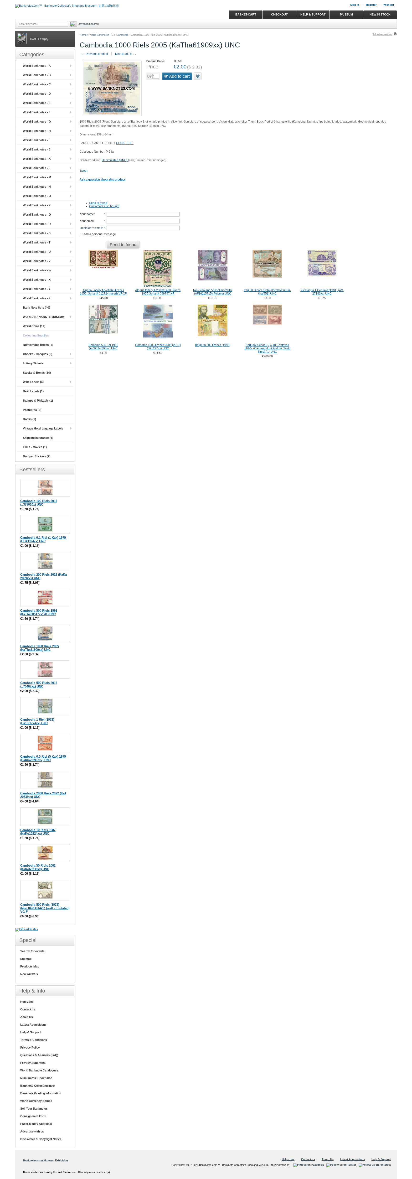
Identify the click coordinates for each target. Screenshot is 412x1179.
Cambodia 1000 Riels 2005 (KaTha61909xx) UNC (39, 648)
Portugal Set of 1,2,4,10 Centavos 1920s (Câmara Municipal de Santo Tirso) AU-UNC (267, 348)
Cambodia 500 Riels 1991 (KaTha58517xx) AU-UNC (38, 612)
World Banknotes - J (36, 149)
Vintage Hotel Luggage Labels (43, 428)
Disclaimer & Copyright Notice (41, 1139)
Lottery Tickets (33, 363)
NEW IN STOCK (380, 14)
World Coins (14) (34, 326)
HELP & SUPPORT (312, 14)
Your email (87, 221)
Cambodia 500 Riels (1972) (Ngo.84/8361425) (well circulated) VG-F (44, 908)
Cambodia (122, 34)
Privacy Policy (30, 1047)
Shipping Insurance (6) (38, 438)
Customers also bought (104, 206)
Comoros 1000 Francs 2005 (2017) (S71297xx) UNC (158, 346)
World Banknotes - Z (36, 298)
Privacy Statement (33, 1063)
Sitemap (25, 959)
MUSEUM (346, 14)
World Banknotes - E (37, 103)
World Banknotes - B (37, 75)
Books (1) (29, 419)
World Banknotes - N (37, 186)
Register (371, 4)
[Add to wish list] (198, 76)
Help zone (27, 1001)
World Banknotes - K (37, 158)
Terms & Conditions (33, 1040)
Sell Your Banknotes (34, 1108)
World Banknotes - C (101, 34)
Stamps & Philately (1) (38, 400)
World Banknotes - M (37, 177)
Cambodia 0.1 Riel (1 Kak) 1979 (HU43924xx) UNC (43, 539)
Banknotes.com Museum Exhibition (45, 1160)
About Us (26, 1017)
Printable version (382, 34)
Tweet (83, 170)
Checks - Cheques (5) (37, 354)
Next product (126, 54)
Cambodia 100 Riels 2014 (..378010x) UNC (38, 502)
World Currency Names (36, 1101)
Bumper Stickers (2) (36, 456)
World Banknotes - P (37, 205)
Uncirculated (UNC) (115, 160)
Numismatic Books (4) (38, 344)
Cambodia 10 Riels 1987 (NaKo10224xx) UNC (38, 831)
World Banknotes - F (36, 112)
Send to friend (98, 203)
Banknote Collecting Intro (37, 1085)
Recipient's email (91, 228)
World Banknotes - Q (37, 214)
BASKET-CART (245, 14)
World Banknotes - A (37, 65)
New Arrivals (29, 974)
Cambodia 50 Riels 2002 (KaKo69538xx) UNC (38, 867)
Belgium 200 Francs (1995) (212, 345)
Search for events (32, 951)
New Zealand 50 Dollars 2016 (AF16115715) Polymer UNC (212, 292)
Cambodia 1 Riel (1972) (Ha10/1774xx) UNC (37, 721)
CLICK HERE (125, 143)
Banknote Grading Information (40, 1093)
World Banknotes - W (37, 270)
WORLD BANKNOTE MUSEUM (43, 317)
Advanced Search (88, 23)
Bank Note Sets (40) (36, 307)
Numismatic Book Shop (36, 1078)
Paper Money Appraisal (36, 1124)
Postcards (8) (32, 410)
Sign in (354, 4)
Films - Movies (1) (35, 447)
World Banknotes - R (37, 224)
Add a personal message (99, 234)
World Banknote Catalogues (39, 1070)
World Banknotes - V (37, 261)
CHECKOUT (279, 14)
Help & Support (30, 1032)
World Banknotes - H (37, 131)
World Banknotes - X (37, 279)
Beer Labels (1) (33, 391)
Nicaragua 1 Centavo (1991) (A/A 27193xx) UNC (322, 292)
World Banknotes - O (37, 196)
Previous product (94, 54)
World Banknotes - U (37, 251)
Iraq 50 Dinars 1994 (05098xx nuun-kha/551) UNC (267, 292)
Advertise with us (32, 1131)
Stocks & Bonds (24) (37, 372)
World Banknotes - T (36, 242)
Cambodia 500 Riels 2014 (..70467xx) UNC (38, 684)
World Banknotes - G (37, 121)
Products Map (29, 966)
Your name (87, 214)
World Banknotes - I (36, 140)
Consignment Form (33, 1116)
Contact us (27, 1009)
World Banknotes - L (36, 168)
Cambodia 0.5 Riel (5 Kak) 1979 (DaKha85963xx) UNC (43, 758)
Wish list (388, 4)
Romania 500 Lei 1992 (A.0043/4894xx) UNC (103, 346)
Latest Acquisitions (33, 1024)
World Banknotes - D (37, 93)
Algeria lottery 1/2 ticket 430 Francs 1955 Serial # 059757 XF (157, 292)
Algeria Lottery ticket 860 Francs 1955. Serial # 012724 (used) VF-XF (103, 292)
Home (83, 34)
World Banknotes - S (37, 233)
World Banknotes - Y (37, 289)
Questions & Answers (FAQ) (39, 1055)
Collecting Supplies (36, 335)
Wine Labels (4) (33, 382)
